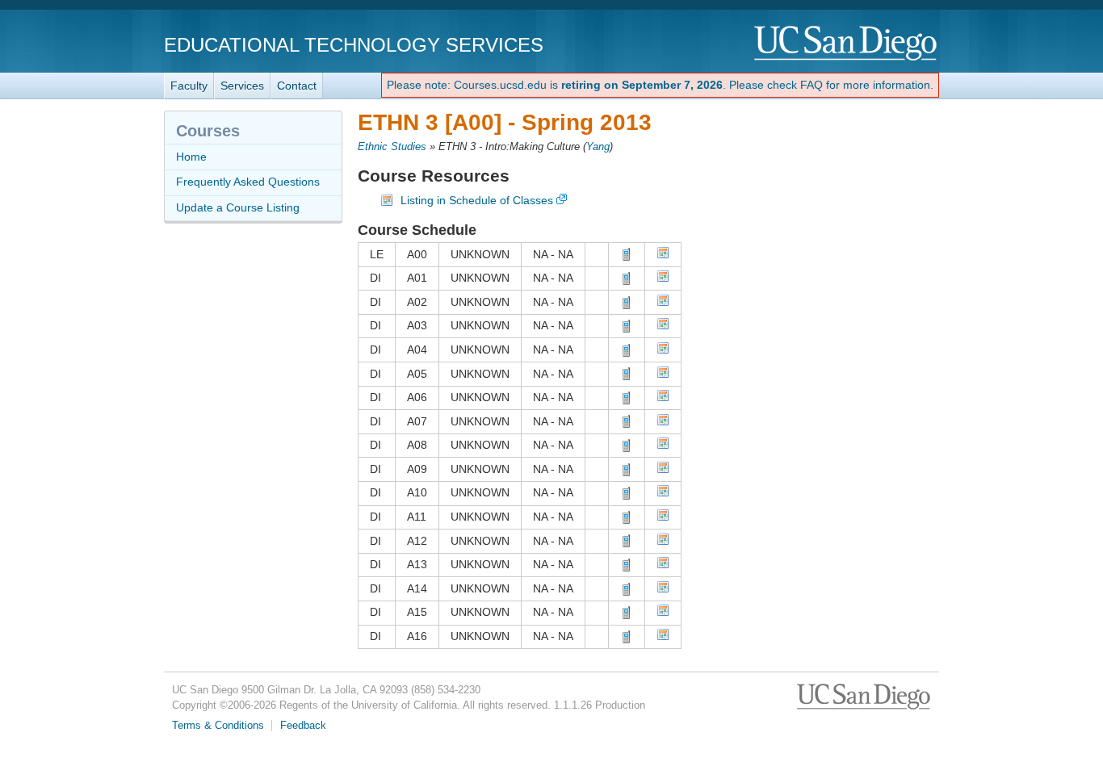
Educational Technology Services (353, 45)
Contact (297, 85)
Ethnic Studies (392, 147)
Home (191, 156)
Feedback (303, 725)
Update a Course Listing (238, 207)
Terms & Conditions (218, 725)
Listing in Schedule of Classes (477, 200)
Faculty (189, 85)
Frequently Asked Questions (248, 181)
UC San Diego (846, 44)
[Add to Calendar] (662, 255)
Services (242, 85)
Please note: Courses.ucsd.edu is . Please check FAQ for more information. (660, 84)
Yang (598, 147)
